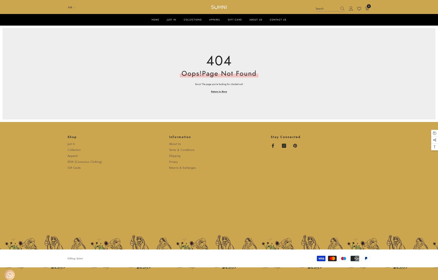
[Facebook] (273, 145)
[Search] (330, 9)
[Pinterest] (295, 145)
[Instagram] (284, 145)
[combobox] (327, 8)
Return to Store (219, 91)
